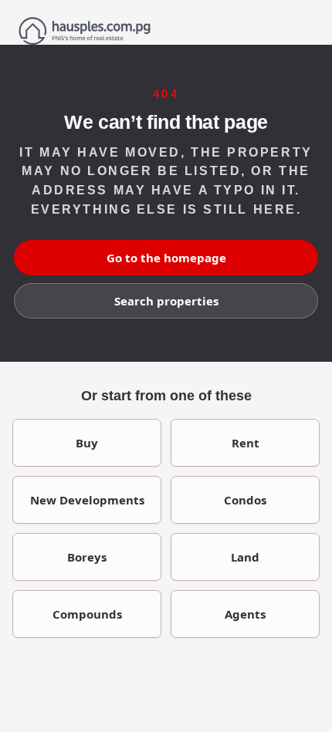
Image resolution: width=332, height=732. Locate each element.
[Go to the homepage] (166, 31)
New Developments (87, 500)
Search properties (166, 301)
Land (245, 557)
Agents (245, 614)
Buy (87, 442)
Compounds (87, 614)
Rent (245, 442)
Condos (245, 500)
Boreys (87, 557)
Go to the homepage (166, 257)
